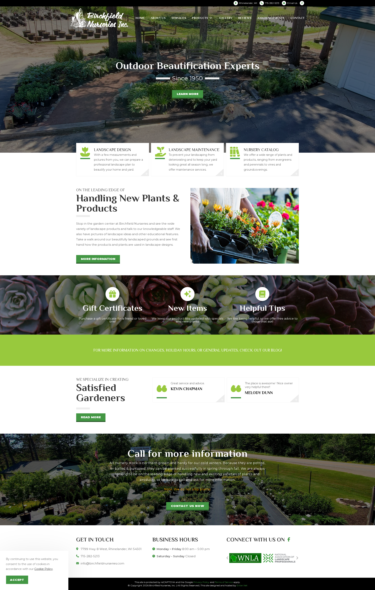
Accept (17, 580)
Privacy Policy (201, 582)
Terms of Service (224, 582)
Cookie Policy (43, 569)
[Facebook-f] (289, 539)
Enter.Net (242, 585)
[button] (187, 94)
